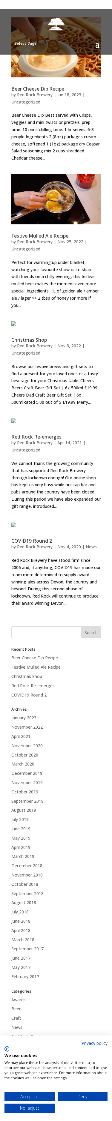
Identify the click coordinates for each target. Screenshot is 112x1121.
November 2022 (27, 727)
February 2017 (25, 976)
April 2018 (20, 930)
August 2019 (23, 810)
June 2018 (20, 921)
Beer (16, 1009)
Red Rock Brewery (35, 94)
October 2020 (24, 755)
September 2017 (27, 949)
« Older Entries (25, 623)
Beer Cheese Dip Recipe (37, 88)
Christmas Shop (29, 340)
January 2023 (23, 718)
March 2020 (22, 764)
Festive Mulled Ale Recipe (39, 235)
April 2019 (20, 847)
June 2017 (20, 958)
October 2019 (24, 792)
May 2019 (20, 838)
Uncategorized (25, 102)
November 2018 (27, 875)
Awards (18, 1000)
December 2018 (26, 865)
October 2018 (24, 884)
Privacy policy (95, 1043)
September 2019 (27, 801)
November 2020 (27, 745)
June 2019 (20, 829)
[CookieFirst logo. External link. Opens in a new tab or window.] (6, 1049)
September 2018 (27, 893)
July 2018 (20, 912)
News (91, 547)
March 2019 (22, 856)
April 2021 (20, 736)
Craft (16, 1018)
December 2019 (26, 773)
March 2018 (22, 940)
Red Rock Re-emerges (36, 436)
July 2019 (20, 819)
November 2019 (27, 782)
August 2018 (23, 902)
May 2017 (20, 967)
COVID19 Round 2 (31, 541)
